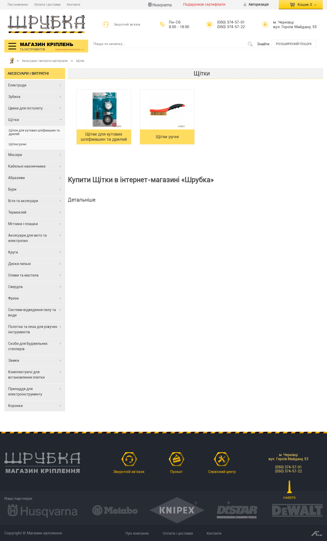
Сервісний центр (222, 472)
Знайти (263, 44)
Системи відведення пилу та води (32, 312)
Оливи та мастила (23, 275)
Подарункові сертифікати (204, 4)
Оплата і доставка (47, 4)
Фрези (13, 298)
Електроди (17, 85)
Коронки (15, 406)
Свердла (15, 287)
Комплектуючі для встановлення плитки (26, 374)
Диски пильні (19, 264)
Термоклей (17, 212)
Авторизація (259, 4)
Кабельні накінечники (26, 166)
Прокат (176, 472)
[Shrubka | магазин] (46, 24)
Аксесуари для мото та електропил (27, 238)
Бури (12, 189)
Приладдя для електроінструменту (25, 391)
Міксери (15, 155)
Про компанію (18, 4)
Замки (13, 360)
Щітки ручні (17, 144)
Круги (13, 252)
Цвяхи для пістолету (25, 108)
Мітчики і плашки (23, 224)
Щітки (13, 120)
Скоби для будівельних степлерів (28, 346)
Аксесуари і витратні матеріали (45, 61)
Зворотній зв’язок (127, 24)
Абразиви (16, 178)
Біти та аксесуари (23, 201)
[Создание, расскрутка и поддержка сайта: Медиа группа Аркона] (317, 533)
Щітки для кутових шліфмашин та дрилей (34, 132)
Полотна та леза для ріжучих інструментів (32, 329)
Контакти (73, 4)
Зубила (14, 97)
